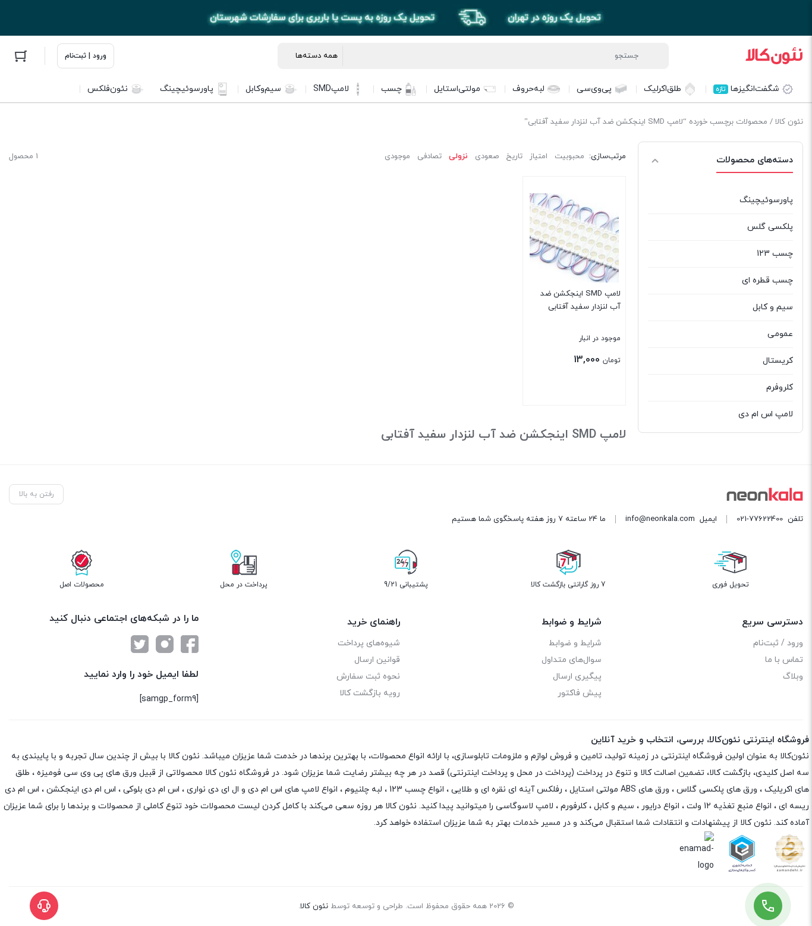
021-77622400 (760, 519)
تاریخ (514, 156)
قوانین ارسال (377, 660)
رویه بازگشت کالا (369, 693)
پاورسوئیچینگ (766, 200)
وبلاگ (793, 676)
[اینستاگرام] (165, 644)
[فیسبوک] (190, 644)
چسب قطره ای (767, 280)
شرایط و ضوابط (575, 643)
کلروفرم (779, 387)
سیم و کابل (773, 307)
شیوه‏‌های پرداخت (369, 643)
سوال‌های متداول (572, 660)
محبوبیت (569, 156)
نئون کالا (789, 122)
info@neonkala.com (660, 519)
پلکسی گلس (770, 227)
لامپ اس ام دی (765, 414)
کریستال (778, 360)
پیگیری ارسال (577, 676)
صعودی (487, 156)
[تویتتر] (140, 644)
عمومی (780, 334)
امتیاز (538, 156)
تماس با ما (784, 660)
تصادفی (429, 156)
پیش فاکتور (580, 693)
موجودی (397, 156)
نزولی (458, 156)
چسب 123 (775, 253)
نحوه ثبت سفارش (368, 676)
